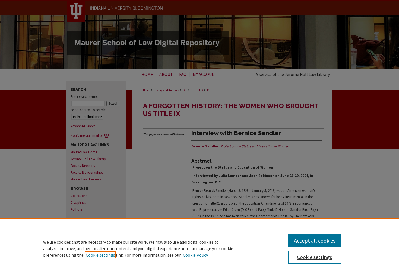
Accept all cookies (314, 240)
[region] (199, 248)
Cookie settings (100, 255)
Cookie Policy (195, 255)
